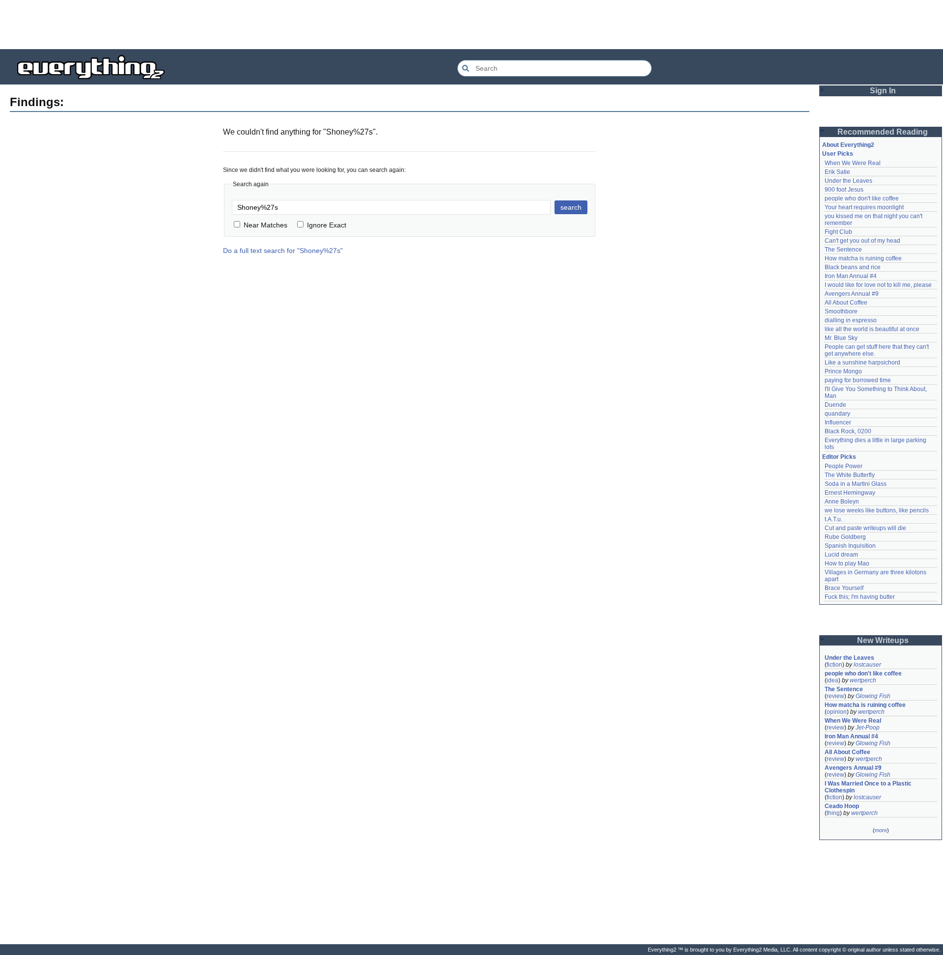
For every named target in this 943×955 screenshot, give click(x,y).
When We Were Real (853, 163)
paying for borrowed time (858, 380)
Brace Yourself (844, 588)
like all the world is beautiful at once (872, 329)
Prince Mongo (843, 371)
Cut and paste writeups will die (865, 528)
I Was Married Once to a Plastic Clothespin (869, 787)
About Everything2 (848, 144)
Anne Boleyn (842, 501)
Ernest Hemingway (850, 492)
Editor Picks (839, 456)
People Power (843, 466)
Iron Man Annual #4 (851, 276)
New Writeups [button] (883, 640)
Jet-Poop (868, 727)
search (571, 207)
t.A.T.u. (833, 519)
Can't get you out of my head (862, 240)
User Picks (837, 153)
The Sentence (843, 249)
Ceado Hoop (842, 806)
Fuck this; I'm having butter (860, 596)
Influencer (838, 422)
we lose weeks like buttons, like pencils (877, 510)
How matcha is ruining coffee (863, 258)
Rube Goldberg (845, 537)
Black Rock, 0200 (848, 431)
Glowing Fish (873, 696)
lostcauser (867, 664)
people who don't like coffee (862, 198)
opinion (837, 711)
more (881, 830)
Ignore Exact (326, 225)
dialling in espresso (851, 320)
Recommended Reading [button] (882, 132)
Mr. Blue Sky (841, 338)
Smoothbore (841, 311)
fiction (834, 664)
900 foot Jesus (844, 189)
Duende (835, 404)
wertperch (863, 680)
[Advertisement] (471, 24)
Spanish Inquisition (850, 545)
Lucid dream (841, 554)
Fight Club (838, 231)
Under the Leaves (848, 180)
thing (833, 813)
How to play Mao (847, 563)
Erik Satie (837, 172)
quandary (837, 413)
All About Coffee (846, 302)
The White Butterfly (850, 475)
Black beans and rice (853, 267)
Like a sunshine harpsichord (862, 362)
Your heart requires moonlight (864, 207)
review (835, 696)
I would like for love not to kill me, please (878, 284)
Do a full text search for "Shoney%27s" (283, 250)
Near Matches (265, 225)
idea (832, 680)
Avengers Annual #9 (852, 293)
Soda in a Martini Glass (856, 483)
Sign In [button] (883, 90)
